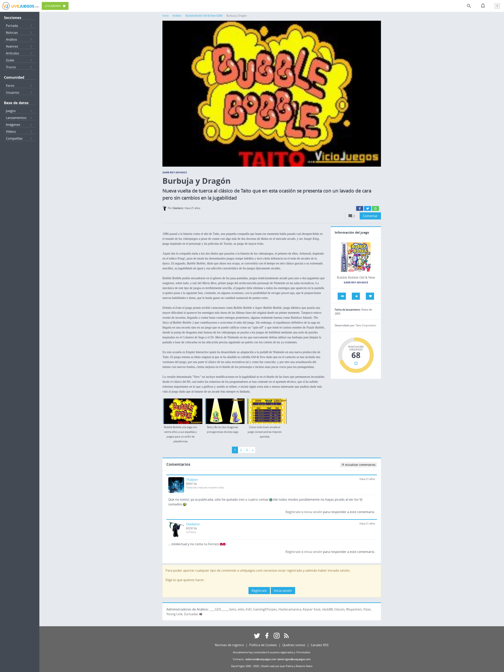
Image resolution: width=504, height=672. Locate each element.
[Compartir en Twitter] (367, 208)
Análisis (11, 39)
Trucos (11, 67)
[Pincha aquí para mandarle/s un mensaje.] (200, 614)
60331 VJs (191, 483)
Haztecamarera (289, 609)
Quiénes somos (293, 645)
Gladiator (193, 524)
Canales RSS (320, 645)
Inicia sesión (283, 590)
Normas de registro (229, 645)
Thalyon (192, 479)
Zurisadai (191, 614)
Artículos (12, 53)
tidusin (339, 609)
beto (232, 609)
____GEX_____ (218, 609)
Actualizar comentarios (359, 465)
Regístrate (293, 512)
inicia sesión (313, 512)
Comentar (370, 216)
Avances (12, 46)
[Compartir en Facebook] (359, 208)
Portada (12, 25)
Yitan (367, 609)
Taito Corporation (366, 325)
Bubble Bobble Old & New (356, 277)
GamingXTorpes (265, 609)
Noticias (12, 32)
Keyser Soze (312, 609)
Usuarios (12, 92)
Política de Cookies (263, 645)
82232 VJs (191, 528)
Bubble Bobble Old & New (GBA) (204, 15)
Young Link (174, 614)
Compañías (14, 138)
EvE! (249, 609)
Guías (10, 60)
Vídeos (11, 131)
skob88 (327, 609)
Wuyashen (354, 609)
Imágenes (13, 124)
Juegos (11, 111)
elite (241, 609)
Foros (10, 85)
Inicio (165, 15)
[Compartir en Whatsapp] (375, 208)
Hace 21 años (367, 479)
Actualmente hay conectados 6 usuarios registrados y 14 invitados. (272, 652)
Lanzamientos (16, 118)
